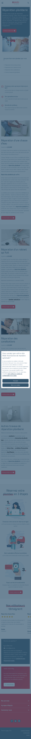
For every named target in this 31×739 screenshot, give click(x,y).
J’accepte (15, 381)
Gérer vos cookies (15, 385)
